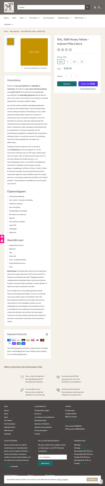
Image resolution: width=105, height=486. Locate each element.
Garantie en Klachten (42, 424)
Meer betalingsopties (88, 89)
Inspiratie (7, 24)
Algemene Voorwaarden (43, 427)
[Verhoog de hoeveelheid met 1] (77, 76)
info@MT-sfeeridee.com (73, 420)
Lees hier (65, 379)
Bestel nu (66, 84)
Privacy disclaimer (40, 430)
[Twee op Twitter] (66, 49)
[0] (99, 7)
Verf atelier (33, 18)
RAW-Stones (79, 18)
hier (29, 451)
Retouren (37, 414)
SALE (14, 18)
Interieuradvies (48, 18)
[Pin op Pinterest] (62, 49)
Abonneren (45, 463)
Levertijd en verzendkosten (44, 417)
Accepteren (92, 479)
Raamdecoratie (63, 18)
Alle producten (14, 31)
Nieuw (6, 18)
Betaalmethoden (40, 420)
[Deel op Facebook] (58, 49)
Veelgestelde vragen (41, 410)
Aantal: (59, 76)
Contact (37, 434)
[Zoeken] (87, 7)
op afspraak (85, 445)
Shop (21, 18)
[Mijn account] (95, 7)
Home (6, 31)
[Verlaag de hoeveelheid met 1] (66, 76)
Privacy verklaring (62, 479)
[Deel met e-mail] (70, 49)
